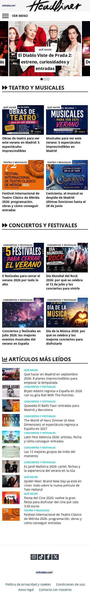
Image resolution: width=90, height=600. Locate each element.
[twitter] (55, 557)
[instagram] (34, 557)
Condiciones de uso (70, 584)
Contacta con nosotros (55, 589)
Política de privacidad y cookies (28, 584)
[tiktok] (41, 557)
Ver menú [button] (20, 16)
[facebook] (48, 557)
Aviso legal (26, 589)
